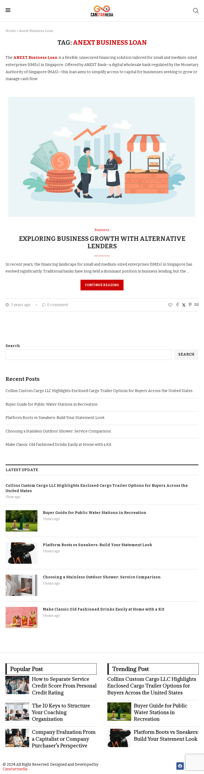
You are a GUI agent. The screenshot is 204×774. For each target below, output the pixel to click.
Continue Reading (102, 285)
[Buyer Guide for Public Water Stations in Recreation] (21, 521)
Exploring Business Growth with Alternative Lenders (102, 242)
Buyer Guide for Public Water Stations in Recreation (51, 404)
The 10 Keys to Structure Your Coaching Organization (61, 712)
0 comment (57, 305)
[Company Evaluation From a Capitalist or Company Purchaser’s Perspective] (17, 738)
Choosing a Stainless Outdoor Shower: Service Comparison (58, 431)
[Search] (195, 11)
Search (13, 346)
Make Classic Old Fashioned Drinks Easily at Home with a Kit (59, 444)
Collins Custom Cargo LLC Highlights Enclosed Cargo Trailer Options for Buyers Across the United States (99, 391)
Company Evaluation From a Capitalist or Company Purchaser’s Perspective (64, 738)
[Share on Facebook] (177, 305)
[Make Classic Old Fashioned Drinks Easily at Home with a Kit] (21, 617)
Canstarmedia (15, 769)
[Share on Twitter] (184, 305)
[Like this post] (170, 305)
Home (11, 31)
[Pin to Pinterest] (190, 305)
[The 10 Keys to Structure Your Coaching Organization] (17, 711)
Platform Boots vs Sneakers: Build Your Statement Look (55, 417)
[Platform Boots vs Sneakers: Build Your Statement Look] (21, 553)
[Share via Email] (196, 305)
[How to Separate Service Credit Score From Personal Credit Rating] (17, 685)
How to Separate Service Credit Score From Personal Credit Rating (64, 685)
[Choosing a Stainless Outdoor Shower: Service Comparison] (21, 585)
